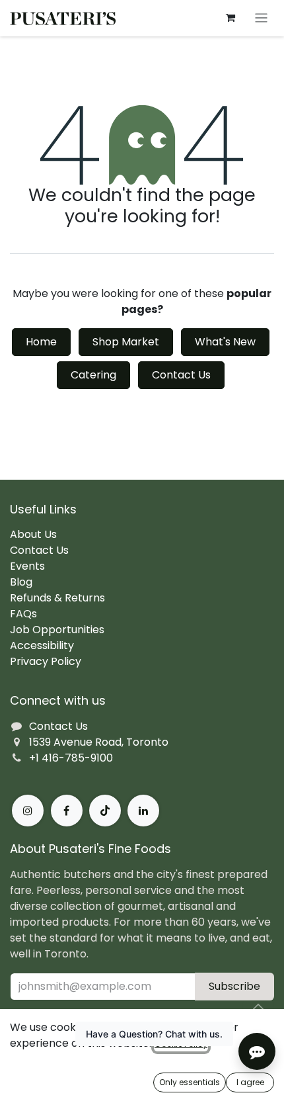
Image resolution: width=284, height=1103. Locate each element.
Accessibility (42, 645)
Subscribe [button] (234, 986)
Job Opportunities (57, 629)
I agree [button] (250, 1082)
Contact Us (181, 374)
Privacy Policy (45, 661)
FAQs (23, 613)
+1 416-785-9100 (71, 758)
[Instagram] (28, 810)
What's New (225, 341)
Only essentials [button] (189, 1082)
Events (27, 566)
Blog (21, 582)
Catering (93, 374)
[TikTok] (105, 810)
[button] (258, 1007)
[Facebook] (67, 810)
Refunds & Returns (57, 597)
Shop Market (125, 341)
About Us (33, 534)
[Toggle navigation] (261, 18)
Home (41, 341)
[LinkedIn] (143, 810)
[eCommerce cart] (230, 17)
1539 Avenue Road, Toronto (98, 742)
